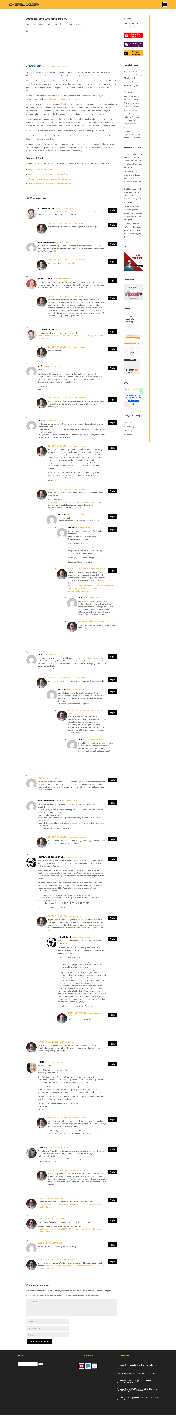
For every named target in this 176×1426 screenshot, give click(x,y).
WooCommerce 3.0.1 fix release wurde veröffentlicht (50, 174)
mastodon (128, 435)
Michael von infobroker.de (50, 857)
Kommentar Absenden (39, 1341)
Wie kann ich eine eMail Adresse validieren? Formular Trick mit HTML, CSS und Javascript (132, 117)
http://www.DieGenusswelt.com (91, 658)
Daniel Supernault (131, 206)
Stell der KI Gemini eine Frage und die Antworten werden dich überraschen (135, 1381)
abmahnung (129, 426)
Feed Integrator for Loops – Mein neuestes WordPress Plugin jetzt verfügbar (133, 178)
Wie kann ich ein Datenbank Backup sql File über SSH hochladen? (137, 1366)
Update (52, 66)
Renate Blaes (43, 1147)
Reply (112, 210)
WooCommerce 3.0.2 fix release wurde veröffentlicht (50, 179)
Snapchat (128, 422)
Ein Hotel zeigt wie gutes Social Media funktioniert (131, 88)
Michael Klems (64, 937)
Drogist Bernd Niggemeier (50, 242)
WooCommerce (61, 66)
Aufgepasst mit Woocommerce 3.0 (42, 169)
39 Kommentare (75, 24)
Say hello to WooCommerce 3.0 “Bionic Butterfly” (64, 99)
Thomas (41, 420)
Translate (136, 26)
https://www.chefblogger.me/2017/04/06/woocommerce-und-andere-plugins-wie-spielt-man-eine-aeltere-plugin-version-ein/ (91, 588)
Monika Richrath (45, 279)
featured (45, 66)
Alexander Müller (46, 208)
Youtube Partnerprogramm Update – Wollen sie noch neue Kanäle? (137, 1398)
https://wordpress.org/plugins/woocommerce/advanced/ (71, 502)
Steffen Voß (128, 171)
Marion (41, 1062)
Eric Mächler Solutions (43, 1411)
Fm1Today (128, 430)
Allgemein (63, 24)
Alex (40, 366)
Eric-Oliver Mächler (37, 24)
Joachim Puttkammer (132, 224)
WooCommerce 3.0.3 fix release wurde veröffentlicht (50, 183)
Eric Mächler (129, 189)
